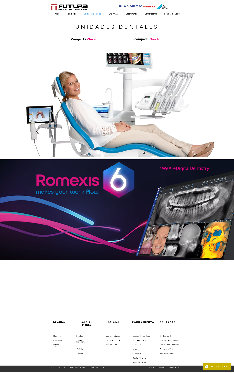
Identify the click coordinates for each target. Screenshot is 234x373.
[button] (117, 105)
